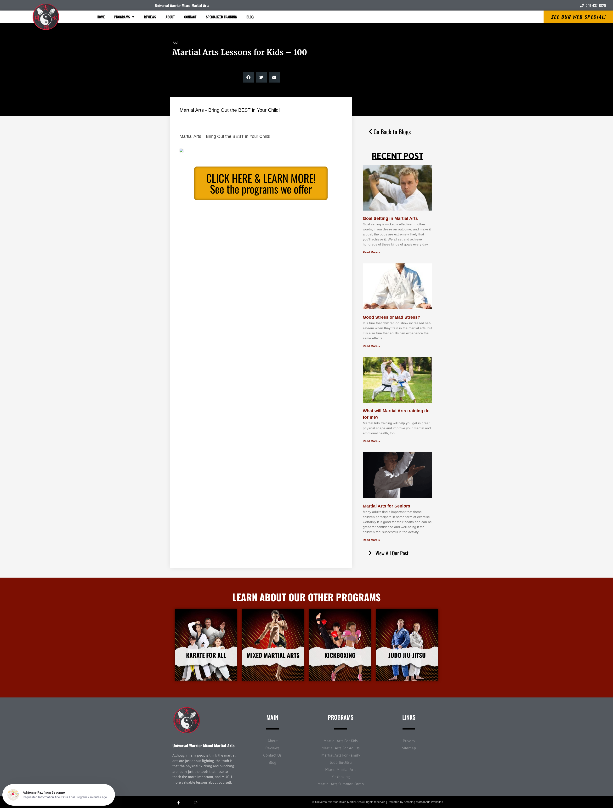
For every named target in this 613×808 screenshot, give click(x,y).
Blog (250, 16)
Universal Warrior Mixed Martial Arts (182, 5)
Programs (122, 16)
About (170, 16)
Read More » (371, 252)
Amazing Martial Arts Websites (423, 802)
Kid (174, 42)
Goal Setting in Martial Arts (390, 218)
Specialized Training (221, 16)
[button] (248, 77)
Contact (190, 16)
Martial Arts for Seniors (386, 506)
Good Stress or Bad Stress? (391, 317)
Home (101, 16)
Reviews (150, 16)
